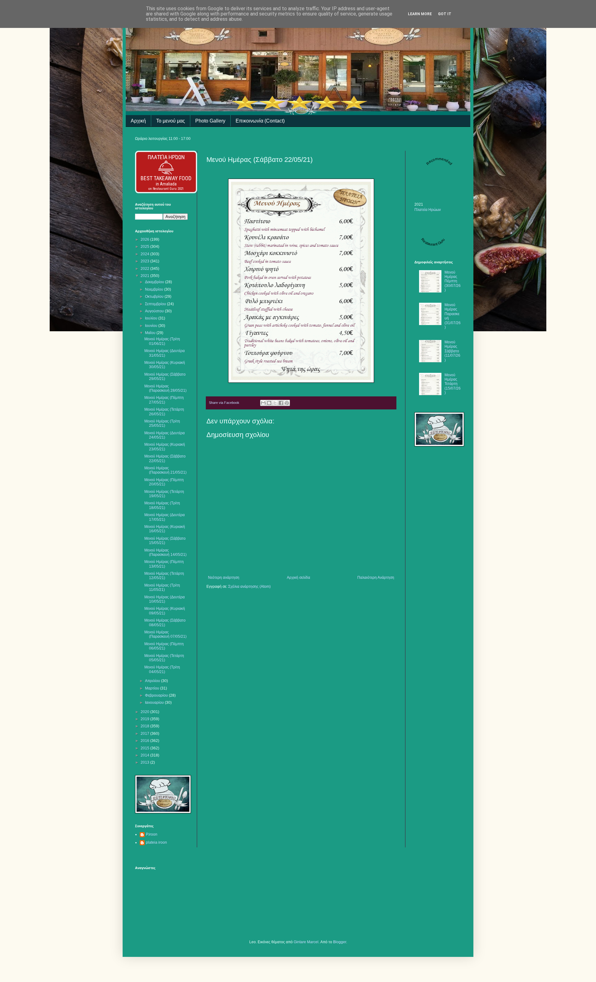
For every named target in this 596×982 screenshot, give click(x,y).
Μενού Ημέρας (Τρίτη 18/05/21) (162, 505)
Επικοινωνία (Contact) (260, 120)
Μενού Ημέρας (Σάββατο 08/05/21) (165, 622)
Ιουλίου (151, 318)
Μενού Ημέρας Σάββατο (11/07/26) (452, 351)
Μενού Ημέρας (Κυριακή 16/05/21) (164, 528)
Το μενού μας (170, 120)
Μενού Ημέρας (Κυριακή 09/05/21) (164, 610)
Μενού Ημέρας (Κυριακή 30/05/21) (164, 364)
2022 (145, 268)
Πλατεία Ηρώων (166, 157)
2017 (145, 733)
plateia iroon (156, 842)
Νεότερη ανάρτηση (223, 577)
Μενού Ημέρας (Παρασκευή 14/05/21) (165, 552)
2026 (145, 239)
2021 (145, 276)
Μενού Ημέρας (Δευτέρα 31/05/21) (164, 353)
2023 (145, 261)
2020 (145, 712)
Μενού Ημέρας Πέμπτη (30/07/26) (453, 281)
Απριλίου (153, 681)
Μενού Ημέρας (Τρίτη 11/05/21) (162, 587)
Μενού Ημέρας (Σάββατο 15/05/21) (165, 540)
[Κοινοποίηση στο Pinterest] (287, 403)
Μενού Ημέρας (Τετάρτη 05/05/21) (164, 658)
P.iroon (151, 834)
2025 (145, 246)
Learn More (420, 14)
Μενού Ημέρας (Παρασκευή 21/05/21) (165, 470)
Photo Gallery (210, 120)
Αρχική (138, 120)
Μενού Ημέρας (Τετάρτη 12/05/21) (164, 575)
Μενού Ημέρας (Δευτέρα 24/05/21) (164, 435)
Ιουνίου (151, 326)
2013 (145, 762)
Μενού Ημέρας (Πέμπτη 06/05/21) (164, 646)
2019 (145, 719)
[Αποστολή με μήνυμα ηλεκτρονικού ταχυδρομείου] (263, 403)
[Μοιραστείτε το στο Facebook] (281, 403)
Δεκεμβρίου (155, 282)
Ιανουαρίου (155, 702)
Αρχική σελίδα (298, 577)
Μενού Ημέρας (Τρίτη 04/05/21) (162, 669)
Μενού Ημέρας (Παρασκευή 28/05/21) (165, 388)
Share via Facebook (224, 402)
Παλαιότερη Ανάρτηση (375, 577)
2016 (145, 741)
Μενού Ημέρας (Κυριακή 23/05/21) (164, 446)
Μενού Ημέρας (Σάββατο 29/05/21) (165, 376)
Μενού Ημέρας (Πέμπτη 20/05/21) (164, 482)
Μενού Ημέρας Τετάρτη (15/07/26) (453, 384)
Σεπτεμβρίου (156, 304)
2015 (145, 748)
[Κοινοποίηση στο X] (275, 403)
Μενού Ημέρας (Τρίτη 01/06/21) (162, 341)
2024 (145, 254)
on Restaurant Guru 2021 (166, 188)
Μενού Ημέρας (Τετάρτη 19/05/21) (164, 493)
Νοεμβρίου (154, 289)
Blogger (339, 942)
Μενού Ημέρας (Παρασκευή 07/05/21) (165, 634)
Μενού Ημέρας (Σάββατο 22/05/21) (165, 458)
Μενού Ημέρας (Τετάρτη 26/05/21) (164, 411)
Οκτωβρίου (155, 296)
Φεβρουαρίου (157, 695)
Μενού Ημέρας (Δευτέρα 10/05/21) (164, 599)
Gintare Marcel (306, 942)
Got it (444, 14)
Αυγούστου (155, 311)
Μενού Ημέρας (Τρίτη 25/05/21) (162, 423)
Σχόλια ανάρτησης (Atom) (249, 586)
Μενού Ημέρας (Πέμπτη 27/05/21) (164, 399)
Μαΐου (150, 333)
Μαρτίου (152, 688)
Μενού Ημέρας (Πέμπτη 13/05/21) (164, 564)
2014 (145, 755)
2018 (145, 726)
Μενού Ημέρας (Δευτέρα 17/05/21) (164, 517)
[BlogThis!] (269, 403)
